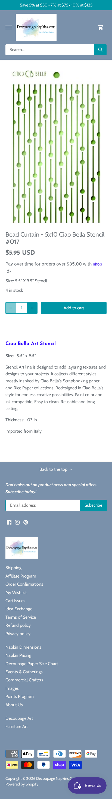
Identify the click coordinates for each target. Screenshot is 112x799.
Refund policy (18, 625)
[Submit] (100, 49)
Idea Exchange (18, 608)
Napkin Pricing (18, 655)
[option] (56, 147)
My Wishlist (16, 592)
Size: (9, 280)
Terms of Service (20, 617)
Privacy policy (17, 633)
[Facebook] (9, 522)
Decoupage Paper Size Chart (31, 663)
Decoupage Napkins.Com (57, 778)
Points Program (19, 696)
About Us (14, 704)
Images (12, 688)
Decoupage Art (19, 718)
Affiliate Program (20, 576)
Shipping (13, 567)
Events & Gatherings (24, 671)
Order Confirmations (24, 584)
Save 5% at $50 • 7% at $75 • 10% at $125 (56, 5)
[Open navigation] (8, 27)
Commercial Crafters (24, 679)
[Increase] (32, 308)
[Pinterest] (25, 522)
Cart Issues (15, 600)
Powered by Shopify (21, 784)
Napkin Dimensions (23, 647)
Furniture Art (16, 726)
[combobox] (49, 49)
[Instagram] (17, 522)
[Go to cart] (100, 27)
